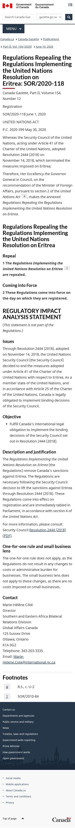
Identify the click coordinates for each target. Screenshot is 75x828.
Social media (13, 778)
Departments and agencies (18, 715)
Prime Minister (11, 746)
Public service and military (18, 721)
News (6, 727)
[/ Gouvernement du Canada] (28, 5)
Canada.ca (7, 39)
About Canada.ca (16, 790)
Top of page (10, 818)
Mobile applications (17, 784)
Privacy (10, 802)
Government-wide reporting (19, 740)
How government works (16, 752)
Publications (51, 39)
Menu (11, 28)
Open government (13, 758)
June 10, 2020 (44, 47)
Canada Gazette (28, 39)
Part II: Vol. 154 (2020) (17, 47)
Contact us (9, 709)
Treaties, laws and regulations (20, 734)
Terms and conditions (18, 796)
